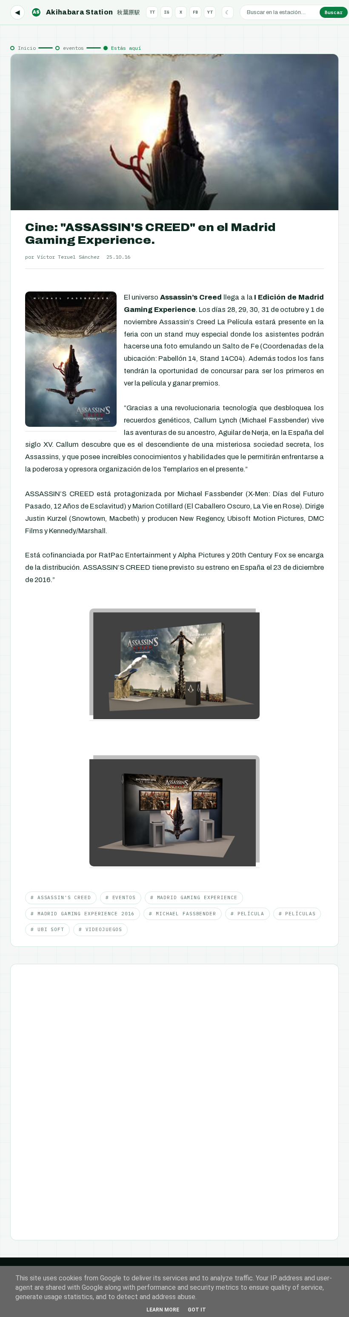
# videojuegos (100, 929)
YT (209, 12)
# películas (297, 914)
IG (166, 12)
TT (151, 12)
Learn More (162, 1310)
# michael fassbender (182, 914)
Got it (197, 1310)
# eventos (121, 897)
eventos (73, 48)
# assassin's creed (61, 897)
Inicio (27, 48)
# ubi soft (47, 929)
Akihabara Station (86, 12)
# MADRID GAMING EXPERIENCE (193, 897)
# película (247, 914)
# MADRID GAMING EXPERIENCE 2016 (82, 914)
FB (195, 12)
